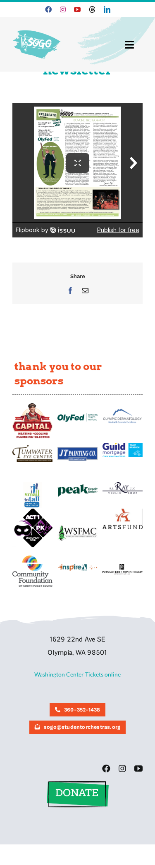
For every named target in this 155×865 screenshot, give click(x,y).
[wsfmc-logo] (77, 527)
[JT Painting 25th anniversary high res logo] (77, 449)
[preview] (32, 558)
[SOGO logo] (37, 28)
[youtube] (77, 9)
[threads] (92, 9)
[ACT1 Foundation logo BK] (32, 511)
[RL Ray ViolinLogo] (123, 484)
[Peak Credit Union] (77, 487)
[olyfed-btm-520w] (77, 415)
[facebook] (48, 9)
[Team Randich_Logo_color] (123, 445)
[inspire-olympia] (77, 566)
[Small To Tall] (32, 484)
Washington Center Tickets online (77, 674)
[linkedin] (107, 9)
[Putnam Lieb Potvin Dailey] (123, 566)
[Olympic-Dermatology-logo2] (123, 409)
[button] (78, 783)
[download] (123, 511)
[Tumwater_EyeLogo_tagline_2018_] (32, 447)
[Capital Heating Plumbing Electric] (32, 405)
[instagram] (63, 9)
